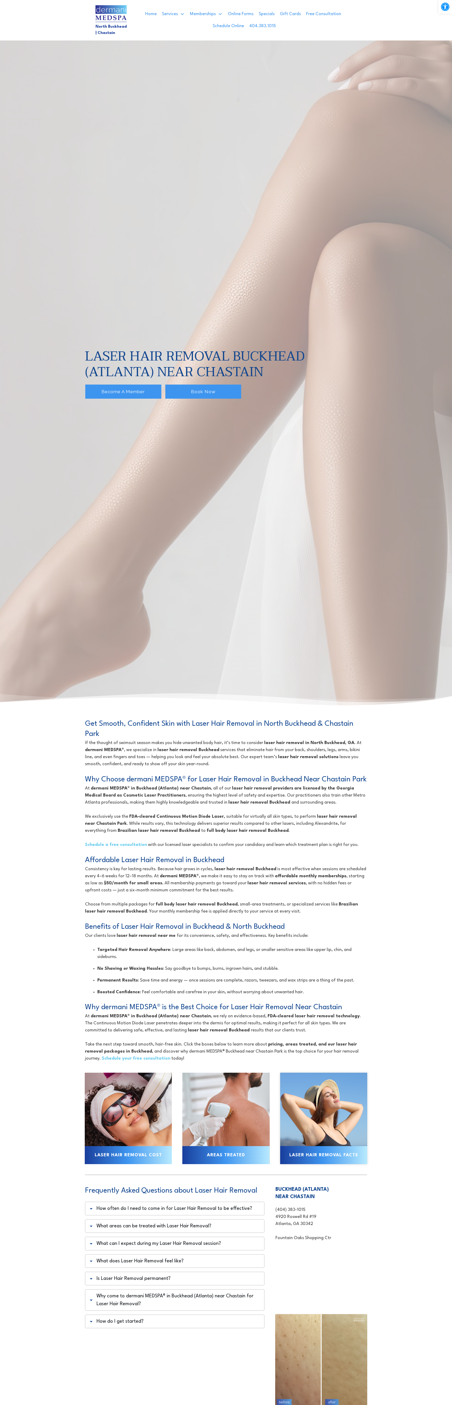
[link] (445, 7)
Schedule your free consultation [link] (136, 1058)
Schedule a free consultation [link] (116, 845)
